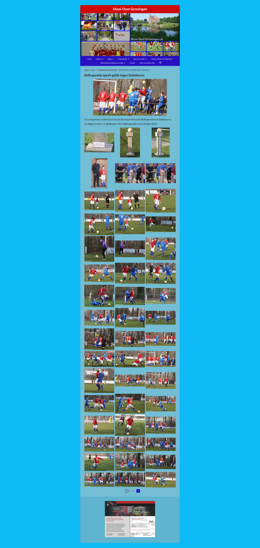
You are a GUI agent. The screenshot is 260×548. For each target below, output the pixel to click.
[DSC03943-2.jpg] (130, 249)
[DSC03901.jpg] (160, 142)
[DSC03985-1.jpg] (130, 339)
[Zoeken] (160, 62)
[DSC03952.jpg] (99, 273)
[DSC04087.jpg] (130, 480)
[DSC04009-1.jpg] (99, 380)
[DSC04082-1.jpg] (99, 480)
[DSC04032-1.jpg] (99, 403)
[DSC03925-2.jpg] (99, 224)
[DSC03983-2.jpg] (99, 339)
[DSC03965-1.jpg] (130, 295)
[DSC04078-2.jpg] (99, 462)
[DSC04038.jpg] (160, 403)
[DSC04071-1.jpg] (130, 444)
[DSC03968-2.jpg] (99, 318)
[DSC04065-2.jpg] (130, 425)
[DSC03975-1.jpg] (130, 318)
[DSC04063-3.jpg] (99, 425)
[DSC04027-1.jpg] (160, 380)
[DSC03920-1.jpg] (130, 201)
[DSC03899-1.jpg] (99, 142)
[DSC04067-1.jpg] (160, 425)
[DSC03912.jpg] (160, 173)
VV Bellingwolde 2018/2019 (107, 70)
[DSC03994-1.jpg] (160, 359)
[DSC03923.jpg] (160, 201)
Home (86, 70)
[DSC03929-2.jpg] (130, 224)
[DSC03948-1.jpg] (160, 249)
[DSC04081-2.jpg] (160, 462)
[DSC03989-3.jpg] (160, 339)
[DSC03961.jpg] (99, 295)
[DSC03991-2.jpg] (99, 359)
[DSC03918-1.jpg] (99, 201)
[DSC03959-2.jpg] (160, 273)
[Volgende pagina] (138, 491)
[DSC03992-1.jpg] (130, 359)
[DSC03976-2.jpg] (160, 318)
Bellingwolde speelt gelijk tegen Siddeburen (134, 70)
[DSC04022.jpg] (130, 380)
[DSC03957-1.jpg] (130, 273)
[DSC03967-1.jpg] (160, 295)
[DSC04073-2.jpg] (160, 444)
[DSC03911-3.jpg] (130, 173)
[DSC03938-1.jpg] (99, 249)
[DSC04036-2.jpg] (130, 403)
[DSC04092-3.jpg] (160, 480)
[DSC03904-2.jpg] (99, 173)
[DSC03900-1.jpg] (130, 142)
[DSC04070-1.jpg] (99, 444)
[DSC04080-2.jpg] (130, 462)
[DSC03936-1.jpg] (160, 224)
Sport (93, 70)
